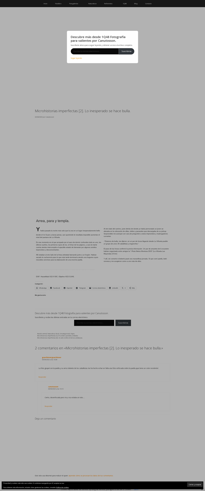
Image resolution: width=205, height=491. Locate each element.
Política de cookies (62, 487)
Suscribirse (126, 51)
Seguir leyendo (76, 58)
